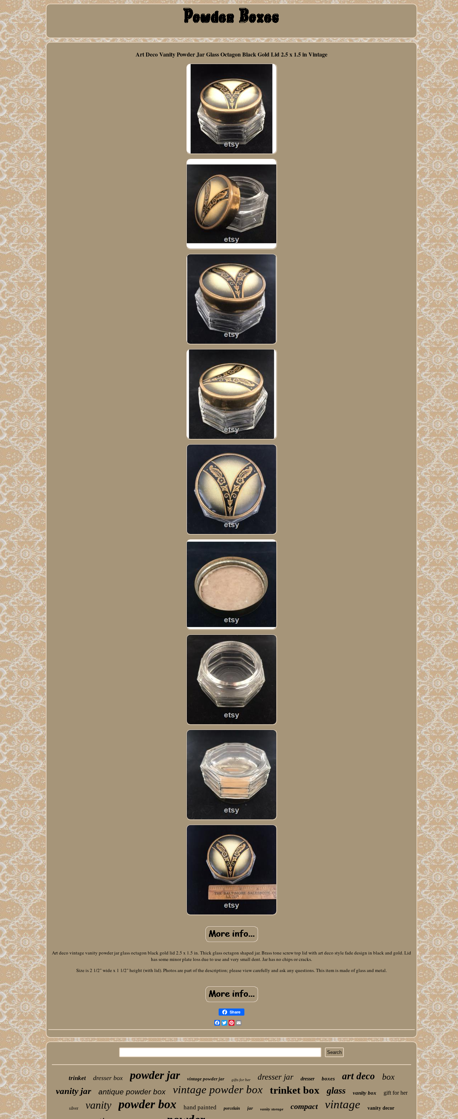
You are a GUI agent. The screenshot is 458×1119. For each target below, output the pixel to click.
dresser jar (275, 1077)
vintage (342, 1104)
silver (73, 1108)
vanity (98, 1105)
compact (304, 1106)
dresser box (108, 1077)
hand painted (200, 1107)
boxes (328, 1078)
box (388, 1076)
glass (336, 1090)
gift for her (396, 1093)
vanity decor (380, 1108)
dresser (308, 1078)
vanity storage (271, 1109)
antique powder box (132, 1092)
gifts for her (241, 1080)
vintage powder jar (205, 1078)
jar (250, 1108)
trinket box (295, 1090)
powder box (147, 1104)
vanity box (364, 1093)
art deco (358, 1076)
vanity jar (73, 1091)
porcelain (232, 1108)
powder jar (155, 1075)
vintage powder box (218, 1089)
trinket (77, 1078)
